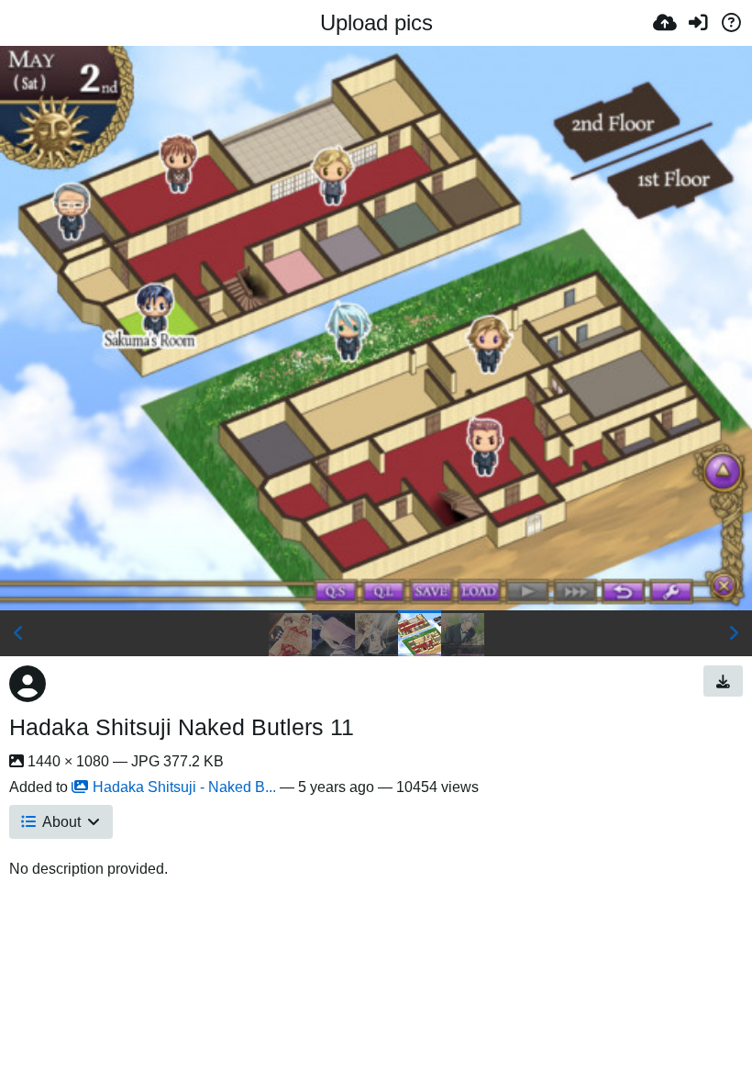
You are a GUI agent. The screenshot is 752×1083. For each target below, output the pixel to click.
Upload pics (376, 22)
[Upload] (665, 23)
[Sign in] (698, 23)
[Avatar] (27, 683)
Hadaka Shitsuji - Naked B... (184, 787)
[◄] (18, 633)
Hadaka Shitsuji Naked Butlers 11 (181, 727)
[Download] (723, 681)
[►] (733, 633)
